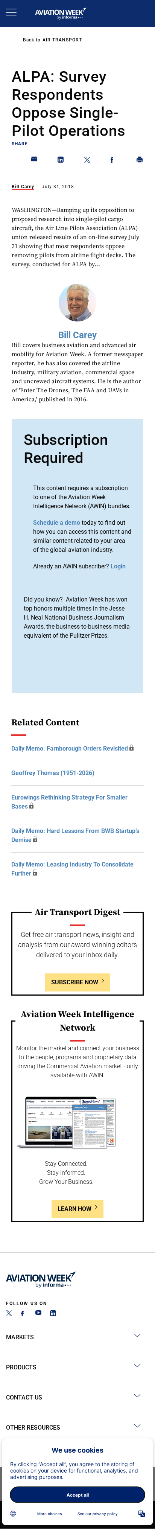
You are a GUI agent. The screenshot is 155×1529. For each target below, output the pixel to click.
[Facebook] (24, 1314)
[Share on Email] (34, 161)
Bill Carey (23, 186)
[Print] (140, 161)
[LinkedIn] (53, 1314)
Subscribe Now (74, 982)
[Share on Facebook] (113, 161)
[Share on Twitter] (87, 161)
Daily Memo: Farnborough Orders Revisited (69, 748)
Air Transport (62, 40)
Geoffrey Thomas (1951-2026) (52, 773)
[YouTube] (38, 1314)
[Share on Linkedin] (61, 161)
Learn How (74, 1208)
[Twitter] (9, 1314)
